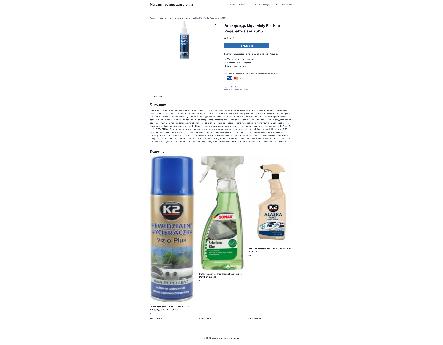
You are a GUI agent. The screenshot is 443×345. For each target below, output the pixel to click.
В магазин (247, 45)
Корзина (241, 4)
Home (232, 4)
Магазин (252, 4)
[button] (216, 24)
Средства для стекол (240, 89)
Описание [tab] (157, 96)
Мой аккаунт (264, 4)
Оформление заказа (282, 4)
